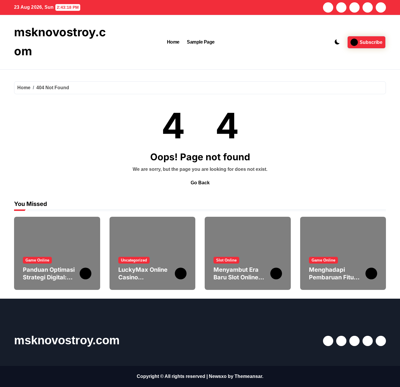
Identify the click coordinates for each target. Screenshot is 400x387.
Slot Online (226, 260)
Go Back (200, 182)
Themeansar (248, 376)
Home (173, 41)
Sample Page (201, 41)
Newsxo (218, 376)
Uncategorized (134, 260)
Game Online (37, 260)
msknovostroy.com (67, 340)
